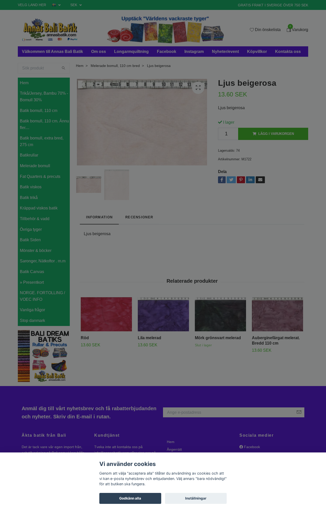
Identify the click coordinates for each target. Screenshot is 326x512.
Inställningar (196, 498)
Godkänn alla (130, 498)
